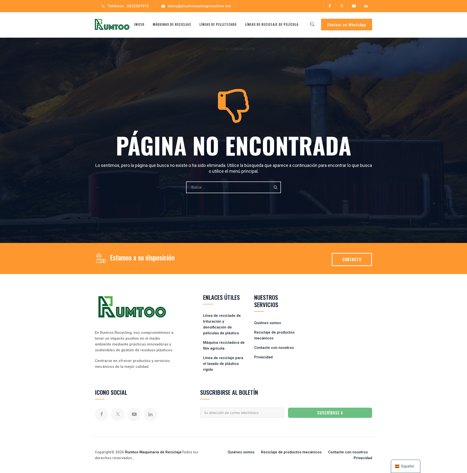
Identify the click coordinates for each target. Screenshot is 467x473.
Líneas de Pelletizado (218, 24)
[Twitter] (342, 6)
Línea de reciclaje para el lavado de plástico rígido (223, 364)
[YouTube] (354, 6)
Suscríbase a (330, 413)
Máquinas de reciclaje (172, 24)
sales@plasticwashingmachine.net (199, 6)
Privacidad (263, 357)
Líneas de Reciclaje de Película (271, 24)
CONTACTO (351, 259)
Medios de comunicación (233, 48)
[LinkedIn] (366, 6)
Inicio (139, 24)
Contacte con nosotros (274, 347)
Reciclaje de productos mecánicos (291, 452)
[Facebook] (329, 6)
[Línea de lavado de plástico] (112, 24)
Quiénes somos (267, 323)
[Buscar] (312, 24)
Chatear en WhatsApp (346, 24)
